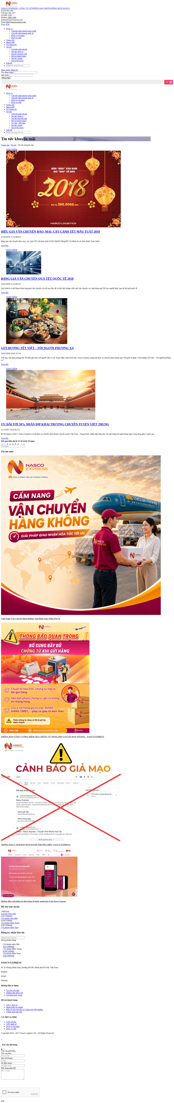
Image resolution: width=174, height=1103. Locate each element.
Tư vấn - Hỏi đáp (18, 123)
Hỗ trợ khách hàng (18, 56)
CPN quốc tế (11, 1024)
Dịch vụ (9, 29)
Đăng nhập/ (5, 70)
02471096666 (8, 947)
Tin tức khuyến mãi (19, 54)
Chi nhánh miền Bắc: (11, 944)
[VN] (3, 24)
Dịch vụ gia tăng (18, 35)
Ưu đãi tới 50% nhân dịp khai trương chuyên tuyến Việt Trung (55, 424)
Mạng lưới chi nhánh (14, 1007)
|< (2, 444)
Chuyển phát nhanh (19, 49)
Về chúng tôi (11, 45)
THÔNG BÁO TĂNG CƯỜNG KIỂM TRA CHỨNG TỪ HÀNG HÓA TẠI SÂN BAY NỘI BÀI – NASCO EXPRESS (52, 737)
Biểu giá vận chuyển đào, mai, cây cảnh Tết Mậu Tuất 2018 (50, 231)
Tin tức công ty (17, 52)
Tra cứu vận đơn (12, 990)
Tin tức (9, 47)
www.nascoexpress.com (18, 980)
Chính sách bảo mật (14, 1012)
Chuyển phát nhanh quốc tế (22, 33)
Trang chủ (10, 40)
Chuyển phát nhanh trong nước (23, 31)
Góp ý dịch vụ (12, 1005)
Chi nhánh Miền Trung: (12, 949)
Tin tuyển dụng (17, 61)
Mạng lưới (10, 42)
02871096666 (8, 956)
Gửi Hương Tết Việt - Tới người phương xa (37, 348)
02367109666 (8, 951)
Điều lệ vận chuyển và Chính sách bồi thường (24, 1009)
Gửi (2, 1101)
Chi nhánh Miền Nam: (12, 953)
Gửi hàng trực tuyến (14, 995)
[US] (7, 24)
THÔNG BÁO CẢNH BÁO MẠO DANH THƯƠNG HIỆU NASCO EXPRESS (35, 845)
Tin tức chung (16, 58)
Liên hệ (9, 63)
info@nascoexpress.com (16, 976)
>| (24, 444)
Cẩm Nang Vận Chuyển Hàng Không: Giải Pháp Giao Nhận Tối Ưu (30, 619)
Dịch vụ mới (16, 38)
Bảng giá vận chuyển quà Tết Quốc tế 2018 (37, 278)
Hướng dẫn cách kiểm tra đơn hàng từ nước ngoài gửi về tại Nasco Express (33, 901)
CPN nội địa (11, 1022)
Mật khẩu (5, 75)
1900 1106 (12, 972)
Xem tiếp (4, 245)
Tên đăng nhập (7, 72)
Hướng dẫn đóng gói (14, 993)
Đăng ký (14, 70)
